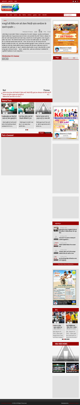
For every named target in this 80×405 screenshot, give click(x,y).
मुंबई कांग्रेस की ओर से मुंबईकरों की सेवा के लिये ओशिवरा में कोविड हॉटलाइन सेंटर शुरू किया (68, 231)
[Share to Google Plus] (15, 109)
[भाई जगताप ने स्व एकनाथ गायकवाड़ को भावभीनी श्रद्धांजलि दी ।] (56, 237)
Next (50, 108)
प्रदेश (11, 15)
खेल (20, 15)
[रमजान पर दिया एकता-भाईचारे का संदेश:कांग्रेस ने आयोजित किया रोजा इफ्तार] (58, 317)
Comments (65, 58)
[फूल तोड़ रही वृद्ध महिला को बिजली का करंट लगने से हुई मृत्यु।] (56, 258)
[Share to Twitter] (13, 109)
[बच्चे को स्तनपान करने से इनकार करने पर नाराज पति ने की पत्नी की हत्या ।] (43, 108)
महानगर (15, 15)
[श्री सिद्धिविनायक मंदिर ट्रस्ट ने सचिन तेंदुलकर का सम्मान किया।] (72, 317)
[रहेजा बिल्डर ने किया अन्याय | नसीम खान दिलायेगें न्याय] (65, 353)
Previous (2, 108)
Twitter (5, 59)
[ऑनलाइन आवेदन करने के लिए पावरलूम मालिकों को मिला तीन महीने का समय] (56, 251)
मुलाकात (35, 15)
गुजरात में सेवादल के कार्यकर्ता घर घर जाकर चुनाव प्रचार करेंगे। (58, 369)
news (5, 20)
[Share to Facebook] (11, 109)
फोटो (39, 15)
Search (77, 15)
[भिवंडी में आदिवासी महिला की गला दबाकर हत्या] (56, 244)
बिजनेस (24, 15)
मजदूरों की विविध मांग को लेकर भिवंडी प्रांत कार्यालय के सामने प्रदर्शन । (24, 25)
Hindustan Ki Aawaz (28, 31)
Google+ (7, 59)
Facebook (3, 59)
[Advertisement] (50, 7)
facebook (78, 1)
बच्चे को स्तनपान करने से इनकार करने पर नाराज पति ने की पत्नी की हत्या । (43, 118)
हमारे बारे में (4, 1)
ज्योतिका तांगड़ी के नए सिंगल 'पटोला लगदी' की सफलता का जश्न (72, 369)
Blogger (41, 132)
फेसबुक (57, 57)
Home (3, 15)
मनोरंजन (29, 15)
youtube (73, 1)
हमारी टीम (11, 1)
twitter (75, 1)
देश (7, 15)
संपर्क (15, 1)
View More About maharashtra (65, 264)
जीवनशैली (44, 15)
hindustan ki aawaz (74, 403)
